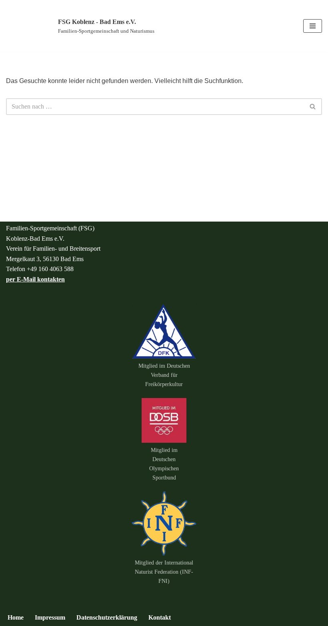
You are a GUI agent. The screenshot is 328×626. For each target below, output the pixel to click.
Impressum (50, 617)
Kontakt (159, 617)
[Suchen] (313, 106)
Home (16, 617)
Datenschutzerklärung (106, 617)
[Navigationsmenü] (312, 26)
